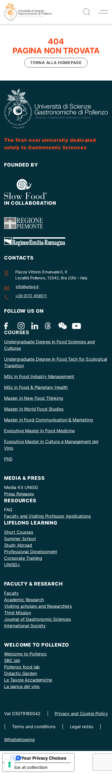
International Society (25, 625)
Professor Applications (68, 516)
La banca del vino (22, 686)
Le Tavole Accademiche (28, 680)
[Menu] (103, 12)
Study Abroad (18, 545)
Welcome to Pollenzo (25, 654)
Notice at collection (27, 767)
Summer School (20, 538)
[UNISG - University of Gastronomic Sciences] (28, 11)
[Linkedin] (34, 325)
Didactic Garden (20, 673)
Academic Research (24, 599)
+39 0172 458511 (31, 295)
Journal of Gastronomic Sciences (37, 619)
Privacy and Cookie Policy (81, 713)
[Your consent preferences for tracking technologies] (9, 764)
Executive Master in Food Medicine (39, 430)
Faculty (11, 593)
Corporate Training (23, 558)
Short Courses (18, 532)
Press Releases (19, 494)
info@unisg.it (27, 286)
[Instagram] (21, 325)
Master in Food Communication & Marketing (48, 420)
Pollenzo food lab (22, 667)
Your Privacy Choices (43, 758)
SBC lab (12, 660)
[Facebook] (7, 325)
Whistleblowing (19, 739)
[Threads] (48, 325)
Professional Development (30, 551)
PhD (8, 459)
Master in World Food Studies (34, 409)
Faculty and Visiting (24, 516)
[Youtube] (75, 325)
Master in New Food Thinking (33, 398)
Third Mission (17, 612)
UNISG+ (12, 564)
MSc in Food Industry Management (39, 376)
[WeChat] (61, 325)
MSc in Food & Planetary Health (36, 387)
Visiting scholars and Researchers (38, 606)
